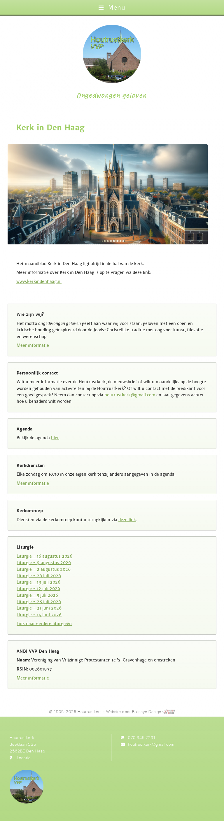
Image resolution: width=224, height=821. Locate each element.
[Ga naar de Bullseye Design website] (168, 711)
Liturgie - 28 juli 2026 (39, 601)
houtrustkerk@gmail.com (129, 395)
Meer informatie (33, 345)
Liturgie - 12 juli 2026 (38, 588)
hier (55, 437)
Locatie (24, 757)
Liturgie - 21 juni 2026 (39, 608)
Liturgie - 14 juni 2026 (39, 614)
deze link (127, 519)
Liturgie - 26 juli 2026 (39, 575)
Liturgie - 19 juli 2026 (38, 582)
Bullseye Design (147, 711)
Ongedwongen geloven (112, 95)
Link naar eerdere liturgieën (44, 623)
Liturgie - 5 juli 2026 (37, 595)
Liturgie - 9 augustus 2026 (44, 562)
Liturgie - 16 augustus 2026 (44, 556)
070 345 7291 (141, 737)
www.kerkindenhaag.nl (39, 281)
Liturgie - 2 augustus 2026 (44, 569)
